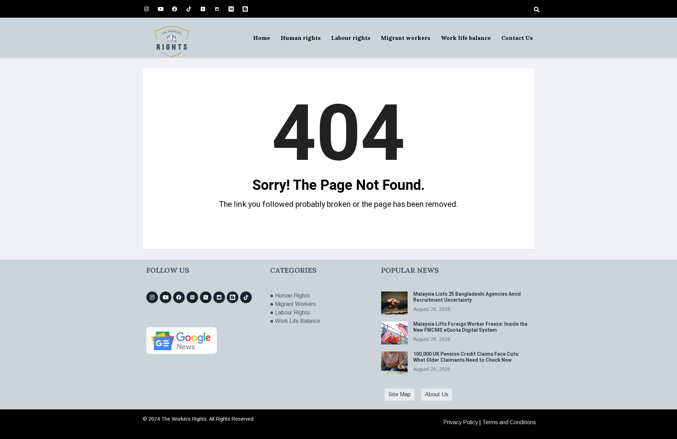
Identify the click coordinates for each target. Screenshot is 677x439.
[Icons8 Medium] (192, 297)
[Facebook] (174, 9)
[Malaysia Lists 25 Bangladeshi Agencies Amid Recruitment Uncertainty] (394, 302)
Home (261, 37)
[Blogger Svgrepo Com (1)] (245, 9)
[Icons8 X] (202, 9)
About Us (437, 394)
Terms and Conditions (509, 422)
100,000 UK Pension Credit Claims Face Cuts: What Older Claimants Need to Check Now (466, 357)
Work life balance (466, 37)
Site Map (399, 394)
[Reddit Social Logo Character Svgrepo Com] (217, 9)
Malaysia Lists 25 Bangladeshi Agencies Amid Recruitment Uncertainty (467, 297)
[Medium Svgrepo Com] (231, 9)
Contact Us (517, 37)
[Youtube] (160, 9)
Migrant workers (405, 37)
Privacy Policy (460, 422)
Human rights (301, 37)
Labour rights (350, 37)
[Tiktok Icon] (188, 9)
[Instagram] (146, 9)
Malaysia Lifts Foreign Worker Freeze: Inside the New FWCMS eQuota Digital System (470, 327)
